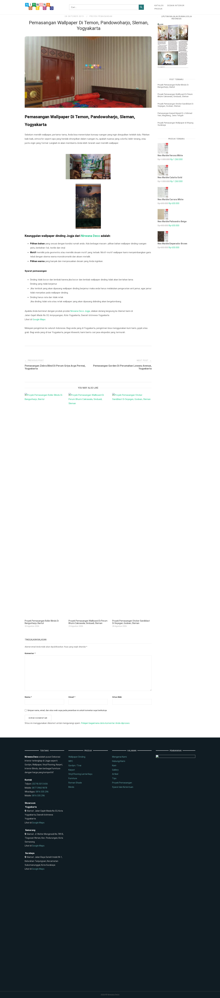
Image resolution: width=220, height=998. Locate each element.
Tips (114, 778)
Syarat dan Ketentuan (122, 787)
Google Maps (38, 319)
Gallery (115, 770)
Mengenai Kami (119, 757)
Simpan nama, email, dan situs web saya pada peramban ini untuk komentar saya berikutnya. (67, 710)
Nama (28, 697)
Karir (114, 765)
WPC (70, 761)
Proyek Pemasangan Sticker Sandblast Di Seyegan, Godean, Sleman (175, 105)
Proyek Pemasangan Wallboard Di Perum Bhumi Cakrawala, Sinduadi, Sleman (175, 95)
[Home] (39, 9)
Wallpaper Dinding (76, 757)
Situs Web (117, 697)
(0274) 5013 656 (40, 784)
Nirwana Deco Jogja (80, 311)
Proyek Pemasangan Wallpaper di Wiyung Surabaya (175, 124)
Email (72, 697)
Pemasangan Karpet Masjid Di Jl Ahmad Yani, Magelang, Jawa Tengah (175, 114)
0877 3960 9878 (39, 788)
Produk (158, 9)
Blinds (71, 787)
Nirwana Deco (90, 236)
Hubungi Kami (118, 761)
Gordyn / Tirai (74, 765)
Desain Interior (175, 5)
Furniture (72, 778)
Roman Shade (75, 782)
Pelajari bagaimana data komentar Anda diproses (105, 723)
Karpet (71, 770)
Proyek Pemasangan (100, 16)
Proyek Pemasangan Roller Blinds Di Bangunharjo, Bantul (173, 86)
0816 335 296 (42, 791)
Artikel (115, 774)
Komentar (30, 653)
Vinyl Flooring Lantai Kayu (80, 774)
